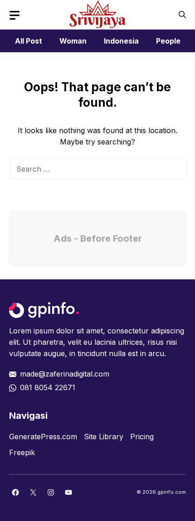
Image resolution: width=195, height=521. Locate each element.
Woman (73, 40)
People (168, 40)
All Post (28, 40)
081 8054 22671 (47, 387)
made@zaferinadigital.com (64, 373)
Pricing (142, 436)
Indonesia (121, 40)
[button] (182, 14)
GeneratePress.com (43, 436)
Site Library (103, 436)
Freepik (22, 452)
